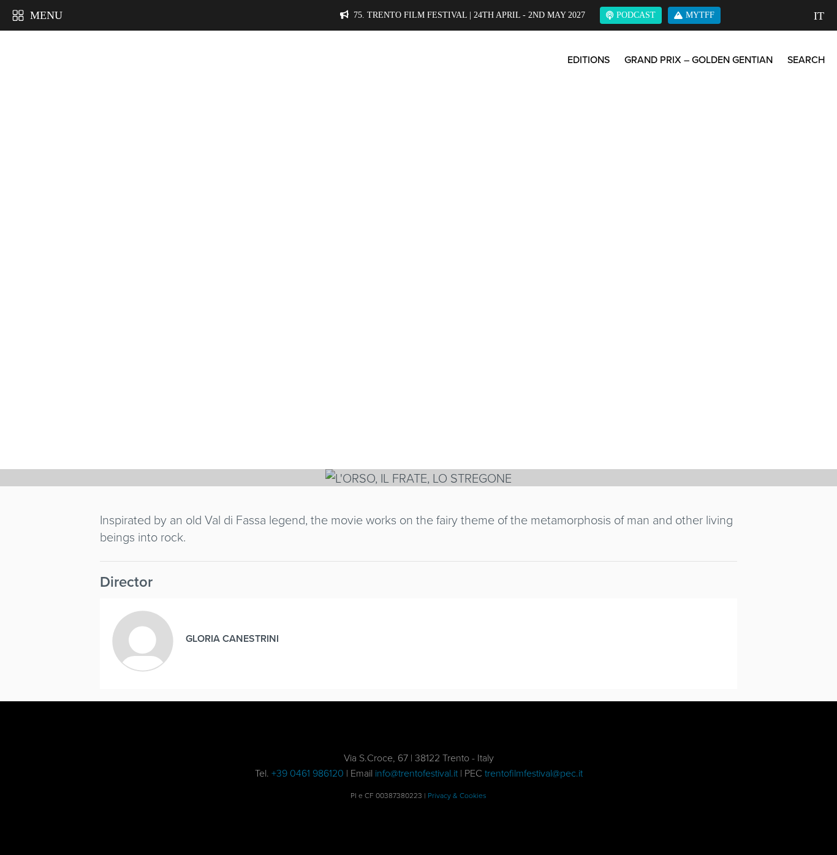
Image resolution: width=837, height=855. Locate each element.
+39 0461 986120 (307, 773)
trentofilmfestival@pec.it (534, 773)
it (819, 16)
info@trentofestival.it (416, 773)
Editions (588, 59)
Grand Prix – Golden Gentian (698, 59)
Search (806, 59)
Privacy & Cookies (457, 795)
